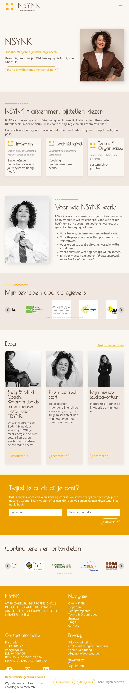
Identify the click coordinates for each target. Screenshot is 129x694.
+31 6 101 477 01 (17, 646)
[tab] (47, 317)
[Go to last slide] (8, 310)
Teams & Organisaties (82, 614)
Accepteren (63, 682)
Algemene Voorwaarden (84, 653)
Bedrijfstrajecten (79, 611)
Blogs (72, 622)
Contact (73, 625)
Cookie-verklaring (80, 650)
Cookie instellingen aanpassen (88, 646)
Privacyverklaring (79, 642)
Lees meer (16, 456)
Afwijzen (85, 682)
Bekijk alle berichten (110, 345)
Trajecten (74, 607)
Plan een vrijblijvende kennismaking (30, 70)
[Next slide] (121, 310)
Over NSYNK (76, 603)
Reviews (73, 618)
